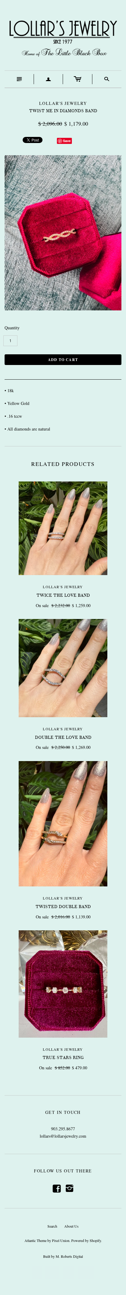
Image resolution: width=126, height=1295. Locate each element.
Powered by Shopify (86, 1240)
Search (52, 1226)
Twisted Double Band (63, 906)
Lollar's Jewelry (63, 586)
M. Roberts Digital (69, 1256)
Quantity (12, 328)
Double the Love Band (63, 737)
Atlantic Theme (35, 1240)
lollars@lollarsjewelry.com (63, 1136)
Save (67, 140)
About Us (71, 1226)
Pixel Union (60, 1240)
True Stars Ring (63, 1057)
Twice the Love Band (63, 595)
